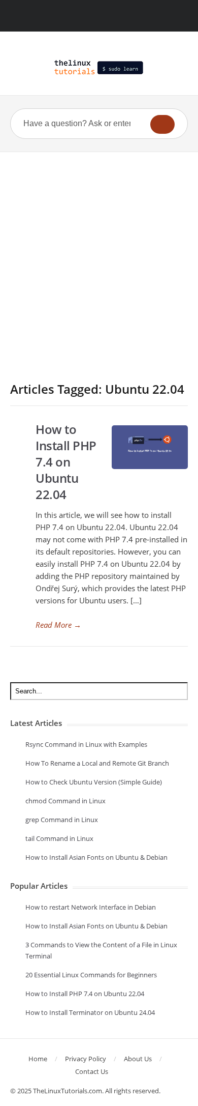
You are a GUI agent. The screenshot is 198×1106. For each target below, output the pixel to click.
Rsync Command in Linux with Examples (86, 744)
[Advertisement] (99, 256)
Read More (58, 625)
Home (37, 1058)
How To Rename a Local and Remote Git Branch (97, 763)
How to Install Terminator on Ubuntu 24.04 (90, 1012)
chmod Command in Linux (65, 800)
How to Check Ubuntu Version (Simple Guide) (93, 782)
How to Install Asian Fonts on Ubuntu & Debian (96, 857)
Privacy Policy (85, 1058)
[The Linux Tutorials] (99, 67)
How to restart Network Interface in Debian (90, 907)
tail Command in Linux (59, 838)
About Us (138, 1058)
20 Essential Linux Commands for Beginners (91, 974)
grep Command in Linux (61, 819)
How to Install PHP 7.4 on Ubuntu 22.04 (66, 462)
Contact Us (91, 1071)
